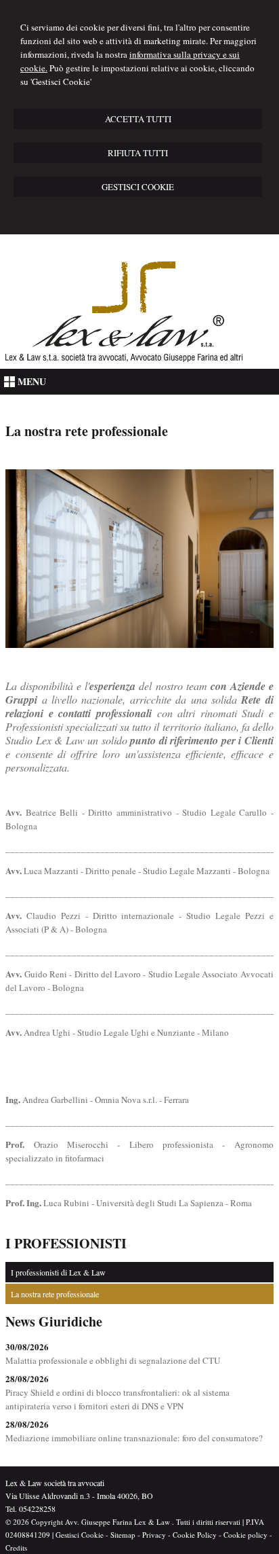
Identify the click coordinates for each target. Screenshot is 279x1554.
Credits (16, 1547)
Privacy (154, 1535)
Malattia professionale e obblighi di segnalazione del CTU (112, 1360)
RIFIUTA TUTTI (138, 153)
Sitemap (122, 1535)
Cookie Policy (195, 1535)
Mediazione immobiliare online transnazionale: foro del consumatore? (134, 1438)
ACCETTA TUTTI (138, 119)
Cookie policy (245, 1535)
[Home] (123, 359)
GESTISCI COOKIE (138, 187)
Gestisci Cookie (80, 1535)
